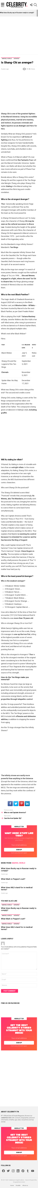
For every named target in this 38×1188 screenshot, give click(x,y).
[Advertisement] (19, 35)
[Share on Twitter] (15, 803)
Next (37, 13)
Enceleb (18, 1185)
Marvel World (18, 863)
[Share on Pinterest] (21, 803)
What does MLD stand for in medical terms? (17, 888)
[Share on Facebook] (10, 803)
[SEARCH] (35, 4)
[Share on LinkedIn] (27, 803)
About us (25, 1185)
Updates (16, 905)
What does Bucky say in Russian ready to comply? (17, 13)
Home (12, 1185)
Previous (1, 13)
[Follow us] (31, 4)
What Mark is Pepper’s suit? (13, 879)
